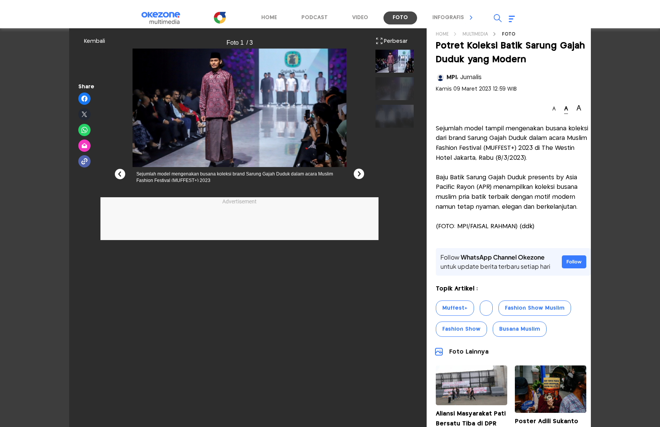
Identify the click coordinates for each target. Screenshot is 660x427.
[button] (471, 17)
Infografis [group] (448, 17)
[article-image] (471, 403)
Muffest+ (454, 308)
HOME (442, 34)
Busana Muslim (519, 329)
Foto (508, 34)
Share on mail (84, 146)
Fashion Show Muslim (535, 308)
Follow (574, 262)
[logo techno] (165, 17)
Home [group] (269, 17)
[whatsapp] (84, 130)
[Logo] (220, 17)
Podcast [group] (314, 17)
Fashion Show (461, 329)
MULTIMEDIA (475, 34)
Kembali (94, 41)
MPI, (464, 77)
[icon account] (440, 77)
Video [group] (360, 17)
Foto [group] (400, 17)
